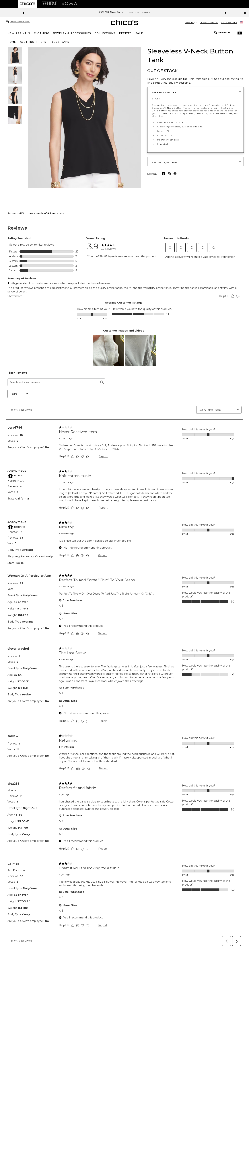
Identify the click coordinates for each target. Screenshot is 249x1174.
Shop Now (134, 12)
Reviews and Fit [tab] (16, 213)
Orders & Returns (209, 22)
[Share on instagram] (169, 173)
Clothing (27, 42)
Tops (42, 42)
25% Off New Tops (111, 12)
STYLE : (156, 98)
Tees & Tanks (59, 42)
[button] (239, 32)
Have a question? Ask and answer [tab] (46, 213)
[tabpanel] (124, 582)
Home (12, 42)
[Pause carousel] (245, 13)
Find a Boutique (229, 22)
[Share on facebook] (163, 173)
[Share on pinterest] (175, 173)
